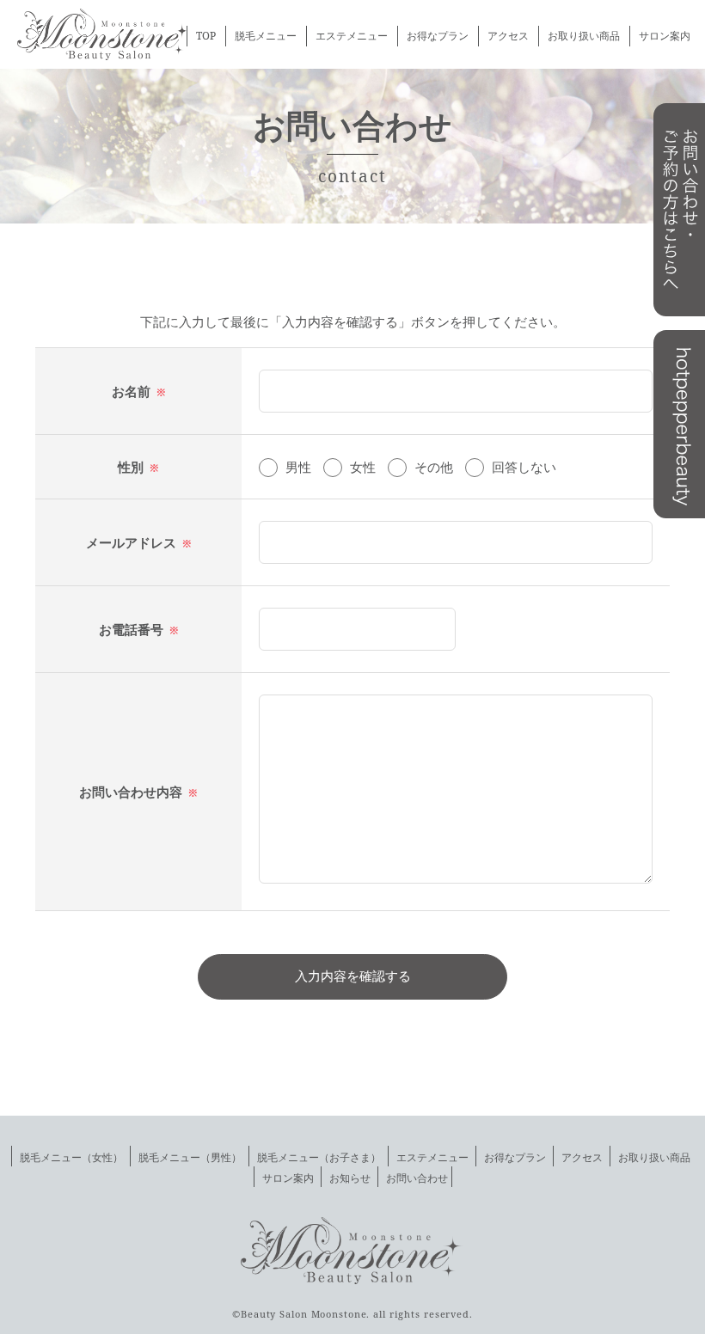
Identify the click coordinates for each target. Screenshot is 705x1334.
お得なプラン (438, 35)
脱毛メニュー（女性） (71, 1157)
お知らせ (350, 1178)
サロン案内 (664, 35)
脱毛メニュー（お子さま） (319, 1157)
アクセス (508, 35)
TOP (206, 35)
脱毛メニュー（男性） (190, 1157)
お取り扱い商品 (584, 35)
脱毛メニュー (266, 35)
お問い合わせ (417, 1178)
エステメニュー (352, 35)
